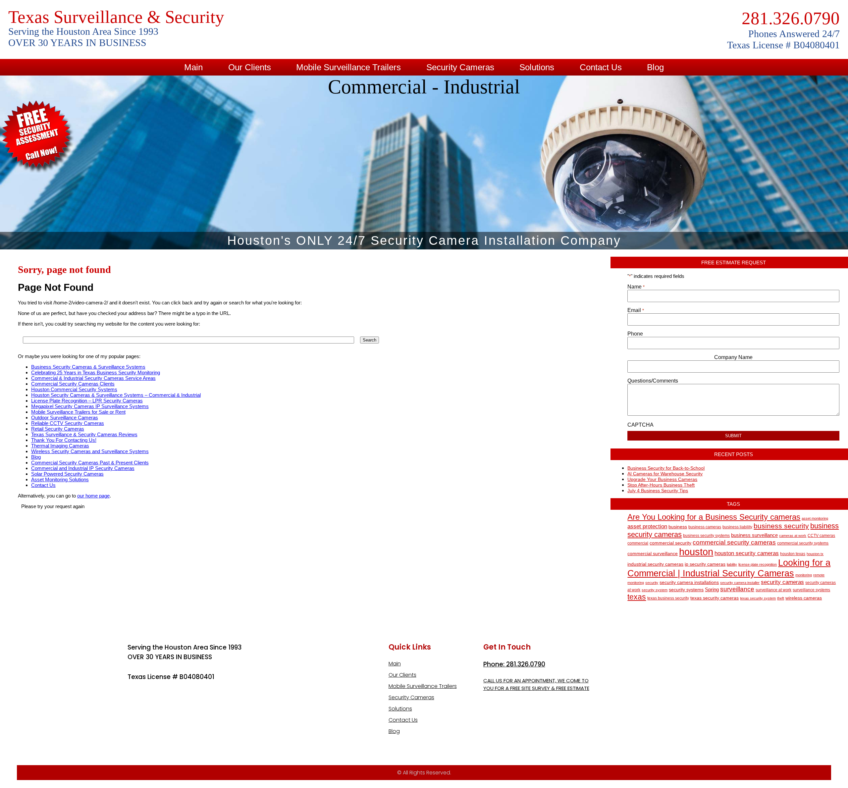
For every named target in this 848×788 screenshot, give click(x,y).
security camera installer (740, 583)
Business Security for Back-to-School (666, 468)
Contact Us (601, 67)
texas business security (668, 598)
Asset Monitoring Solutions (60, 479)
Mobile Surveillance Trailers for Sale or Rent (78, 412)
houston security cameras (747, 553)
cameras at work (792, 536)
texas (636, 597)
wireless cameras (803, 598)
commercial (637, 543)
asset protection (647, 526)
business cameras (704, 527)
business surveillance (754, 535)
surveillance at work (773, 590)
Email (635, 310)
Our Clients (249, 67)
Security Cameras (460, 67)
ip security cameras (705, 564)
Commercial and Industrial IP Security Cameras (82, 468)
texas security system (758, 598)
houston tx (815, 554)
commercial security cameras (734, 542)
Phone (635, 334)
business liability (737, 527)
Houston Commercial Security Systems (74, 389)
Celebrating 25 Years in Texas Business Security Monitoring (95, 372)
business (677, 526)
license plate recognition (757, 564)
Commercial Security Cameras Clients (73, 384)
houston (696, 551)
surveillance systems (811, 590)
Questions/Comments (652, 381)
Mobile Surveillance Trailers (348, 67)
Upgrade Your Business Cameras (662, 479)
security (651, 583)
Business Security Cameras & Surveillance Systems (88, 367)
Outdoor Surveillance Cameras (64, 417)
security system (654, 590)
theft (780, 598)
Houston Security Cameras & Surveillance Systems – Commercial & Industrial (116, 395)
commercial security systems (802, 543)
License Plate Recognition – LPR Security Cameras (87, 400)
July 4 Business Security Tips (657, 490)
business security (781, 526)
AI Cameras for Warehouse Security (665, 473)
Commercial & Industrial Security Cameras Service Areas (93, 378)
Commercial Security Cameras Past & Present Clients (90, 462)
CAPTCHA (640, 425)
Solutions (536, 67)
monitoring (803, 575)
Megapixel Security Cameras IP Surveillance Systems (90, 406)
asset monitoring (815, 518)
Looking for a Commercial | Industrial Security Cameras (728, 567)
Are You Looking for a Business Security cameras (713, 516)
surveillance (737, 589)
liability (732, 564)
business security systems (706, 535)
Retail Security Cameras (57, 429)
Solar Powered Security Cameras (67, 474)
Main (193, 67)
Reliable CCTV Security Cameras (67, 423)
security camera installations (689, 582)
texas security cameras (714, 598)
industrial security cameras (655, 564)
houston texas (792, 554)
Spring (712, 589)
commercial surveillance (652, 553)
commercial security (670, 543)
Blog (655, 67)
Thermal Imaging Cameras (60, 445)
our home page (93, 496)
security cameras (782, 582)
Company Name (733, 357)
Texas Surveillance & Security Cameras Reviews (84, 434)
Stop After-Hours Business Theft (661, 485)
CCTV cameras (821, 535)
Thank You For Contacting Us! (63, 440)
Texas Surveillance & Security (116, 16)
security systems (686, 589)
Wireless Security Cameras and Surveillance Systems (90, 451)
